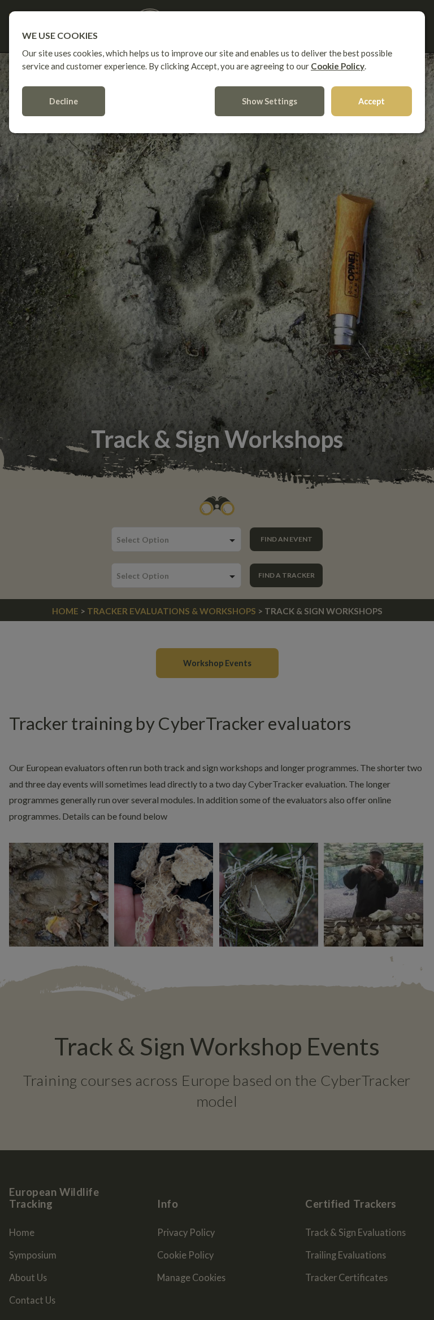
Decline (63, 101)
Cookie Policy (337, 66)
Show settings (269, 101)
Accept (371, 101)
